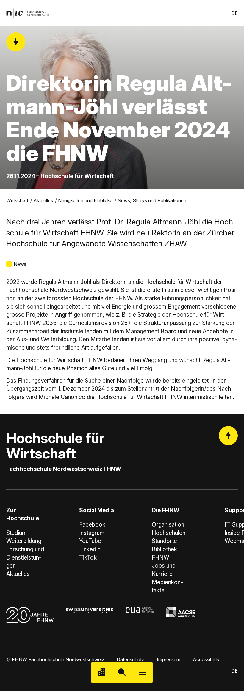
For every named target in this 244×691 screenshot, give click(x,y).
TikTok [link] (88, 557)
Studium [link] (16, 533)
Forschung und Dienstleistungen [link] (25, 557)
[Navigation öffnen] (142, 672)
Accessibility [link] (206, 659)
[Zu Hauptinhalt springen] (15, 41)
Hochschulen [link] (168, 533)
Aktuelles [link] (43, 200)
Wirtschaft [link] (17, 200)
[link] (27, 13)
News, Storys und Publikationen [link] (152, 200)
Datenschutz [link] (130, 659)
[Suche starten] (122, 672)
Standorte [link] (164, 541)
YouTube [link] (90, 541)
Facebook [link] (92, 524)
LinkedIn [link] (90, 549)
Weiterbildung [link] (23, 541)
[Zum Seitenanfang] (228, 435)
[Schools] (101, 672)
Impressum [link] (168, 659)
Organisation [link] (168, 524)
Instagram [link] (91, 533)
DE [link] (234, 13)
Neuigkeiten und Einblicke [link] (85, 200)
